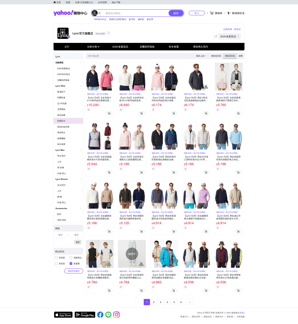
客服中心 (184, 316)
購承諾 (237, 29)
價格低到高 (216, 55)
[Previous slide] (88, 77)
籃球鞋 (132, 19)
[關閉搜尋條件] (99, 13)
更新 (242, 312)
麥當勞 (150, 19)
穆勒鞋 (141, 19)
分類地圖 (241, 316)
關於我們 (196, 316)
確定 (78, 242)
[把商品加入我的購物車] (109, 113)
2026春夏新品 (228, 36)
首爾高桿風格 (147, 46)
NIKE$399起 (100, 19)
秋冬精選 (174, 46)
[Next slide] (111, 77)
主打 (66, 46)
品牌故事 (227, 29)
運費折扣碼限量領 (117, 19)
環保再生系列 (200, 46)
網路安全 (219, 316)
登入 (196, 13)
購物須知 (208, 316)
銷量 (241, 55)
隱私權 (230, 316)
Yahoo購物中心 (70, 13)
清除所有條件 (74, 270)
